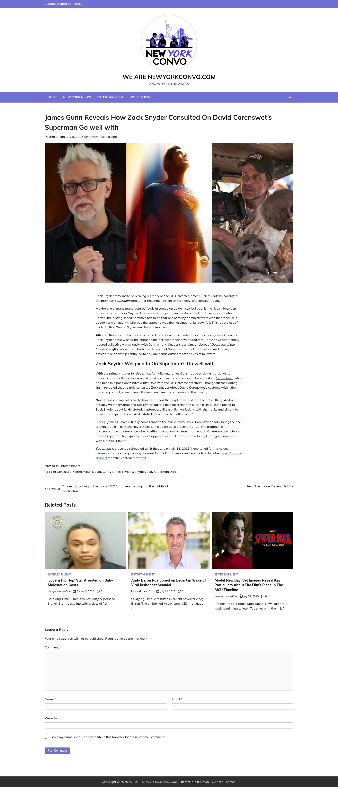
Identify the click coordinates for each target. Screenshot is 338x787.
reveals (127, 472)
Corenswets (82, 472)
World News (140, 97)
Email (177, 699)
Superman (161, 472)
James (116, 472)
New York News (77, 97)
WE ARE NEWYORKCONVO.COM (169, 77)
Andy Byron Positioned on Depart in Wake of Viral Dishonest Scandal (168, 582)
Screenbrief (224, 378)
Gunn (106, 472)
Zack (173, 472)
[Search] (290, 97)
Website (51, 718)
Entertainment (110, 97)
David (96, 472)
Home (52, 97)
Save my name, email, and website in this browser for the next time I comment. (108, 737)
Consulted (64, 472)
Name (50, 699)
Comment (53, 647)
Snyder (140, 472)
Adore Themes (225, 782)
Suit (149, 472)
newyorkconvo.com (103, 137)
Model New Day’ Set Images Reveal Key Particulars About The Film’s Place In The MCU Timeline (249, 585)
